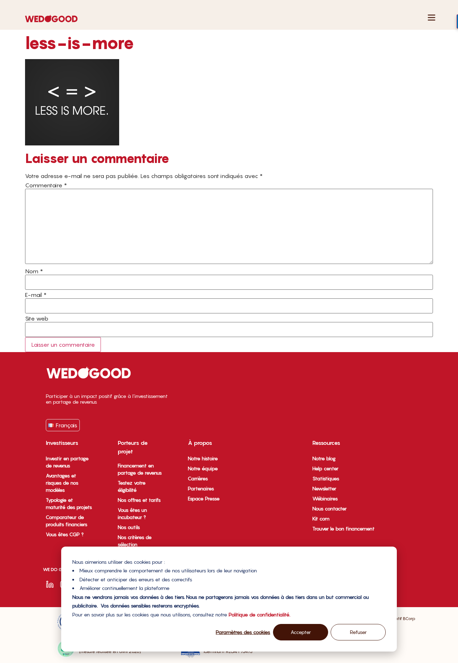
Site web (36, 318)
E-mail (36, 295)
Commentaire (46, 185)
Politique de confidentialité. (259, 614)
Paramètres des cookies (243, 632)
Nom (34, 271)
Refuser (358, 632)
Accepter (301, 632)
